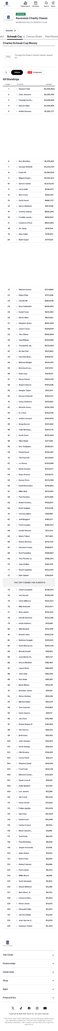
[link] (7, 4)
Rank (7, 84)
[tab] (15, 37)
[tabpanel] (29, 486)
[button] (11, 30)
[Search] (6, 72)
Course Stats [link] (34, 36)
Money (49, 84)
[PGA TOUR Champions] (7, 943)
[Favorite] (17, 89)
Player (20, 84)
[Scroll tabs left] (23, 36)
